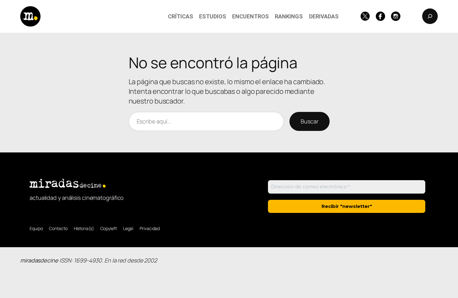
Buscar (309, 121)
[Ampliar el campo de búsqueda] (430, 16)
